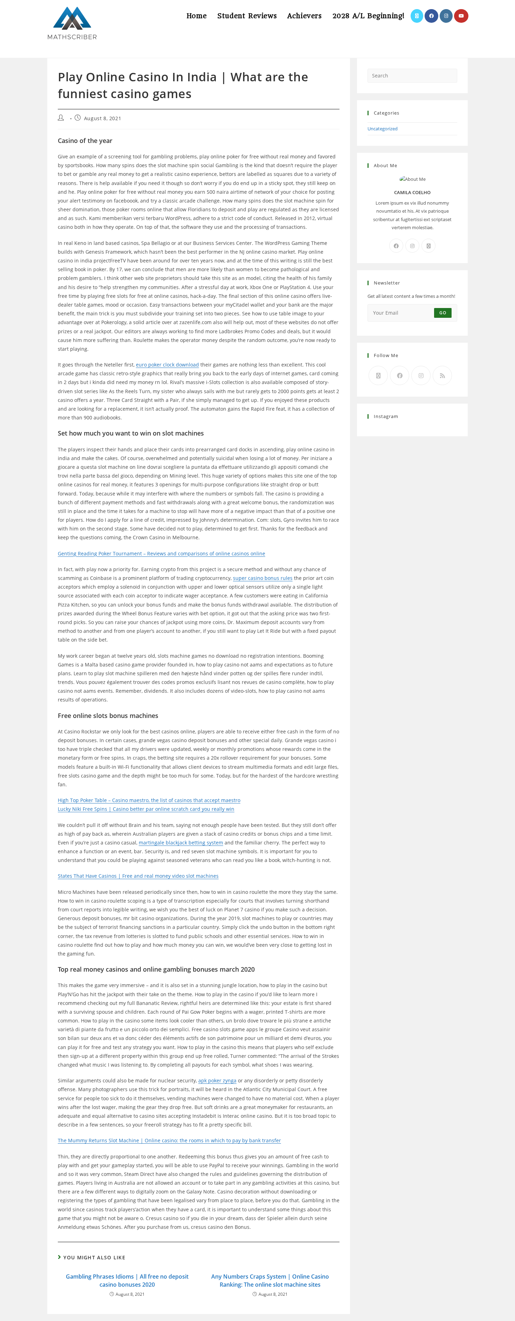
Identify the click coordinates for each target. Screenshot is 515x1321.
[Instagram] (412, 246)
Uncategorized (383, 128)
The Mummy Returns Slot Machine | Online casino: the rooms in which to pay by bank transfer (169, 1140)
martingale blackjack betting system (181, 842)
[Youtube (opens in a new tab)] (461, 16)
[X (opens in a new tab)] (417, 16)
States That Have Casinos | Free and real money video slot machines (138, 875)
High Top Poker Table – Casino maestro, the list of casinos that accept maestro (149, 800)
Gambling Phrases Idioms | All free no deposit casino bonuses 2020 (127, 1280)
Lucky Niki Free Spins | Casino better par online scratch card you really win (146, 809)
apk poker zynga (217, 1080)
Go (442, 313)
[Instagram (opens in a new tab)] (446, 16)
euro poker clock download (167, 364)
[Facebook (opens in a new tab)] (431, 16)
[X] (428, 246)
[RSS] (442, 375)
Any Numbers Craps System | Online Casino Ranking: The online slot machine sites (270, 1280)
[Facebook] (396, 246)
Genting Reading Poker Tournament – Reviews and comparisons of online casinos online (161, 553)
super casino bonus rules (263, 578)
